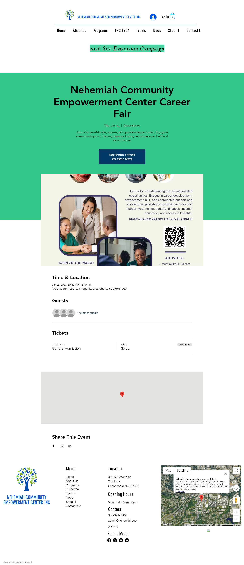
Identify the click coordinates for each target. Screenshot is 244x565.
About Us (72, 481)
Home (70, 477)
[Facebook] (68, 507)
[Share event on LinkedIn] (70, 446)
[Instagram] (73, 507)
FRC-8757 (72, 489)
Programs (72, 485)
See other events (122, 158)
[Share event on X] (61, 446)
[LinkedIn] (127, 540)
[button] (172, 16)
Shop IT (71, 502)
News (69, 497)
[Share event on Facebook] (53, 446)
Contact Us (73, 506)
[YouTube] (121, 540)
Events (70, 493)
